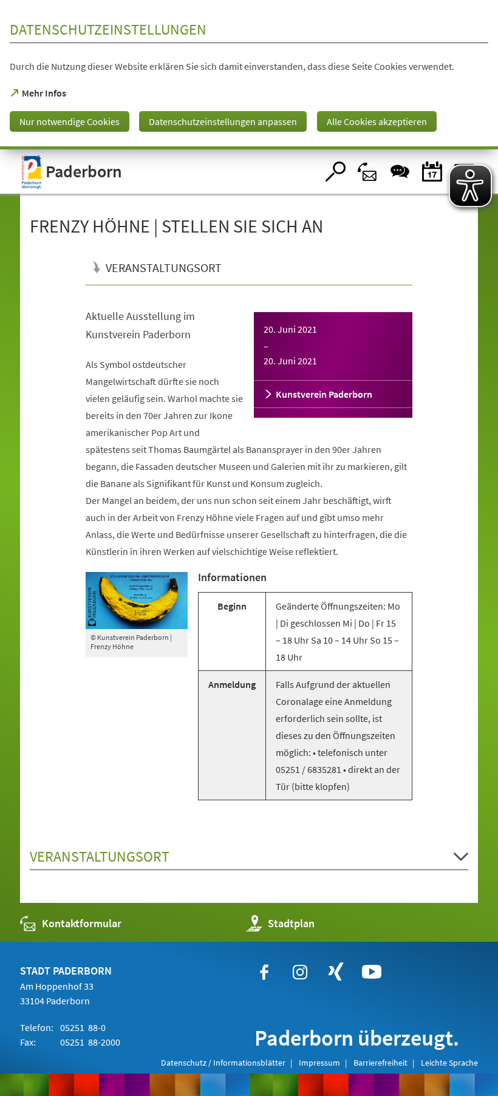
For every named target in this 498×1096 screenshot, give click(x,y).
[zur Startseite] (168, 171)
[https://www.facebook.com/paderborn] (264, 972)
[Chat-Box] (400, 171)
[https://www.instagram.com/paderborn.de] (300, 972)
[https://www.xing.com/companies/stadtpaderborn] (336, 972)
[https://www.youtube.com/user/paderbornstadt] (371, 972)
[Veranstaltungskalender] (432, 171)
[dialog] (249, 74)
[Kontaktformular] (367, 171)
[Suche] (335, 171)
